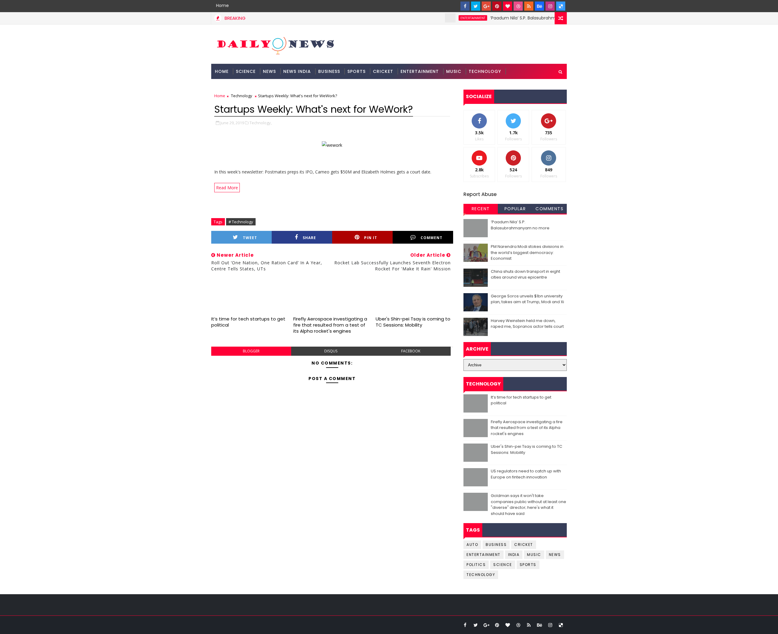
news (555, 554)
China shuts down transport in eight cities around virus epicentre (525, 274)
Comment (431, 237)
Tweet (250, 237)
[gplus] (486, 6)
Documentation (236, 87)
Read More (227, 187)
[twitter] (475, 6)
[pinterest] (496, 6)
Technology (485, 71)
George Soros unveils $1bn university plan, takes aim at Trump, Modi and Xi (527, 299)
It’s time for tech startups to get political (248, 322)
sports (528, 564)
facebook (410, 351)
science (246, 71)
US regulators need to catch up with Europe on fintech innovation (526, 474)
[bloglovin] (507, 6)
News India (297, 71)
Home (222, 5)
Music (453, 71)
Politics (476, 564)
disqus (330, 351)
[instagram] (550, 6)
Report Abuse (480, 194)
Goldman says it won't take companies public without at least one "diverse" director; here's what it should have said (528, 504)
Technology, (261, 122)
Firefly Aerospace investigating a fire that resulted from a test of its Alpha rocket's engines (330, 325)
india (514, 554)
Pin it (370, 237)
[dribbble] (518, 6)
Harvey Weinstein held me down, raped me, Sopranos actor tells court (527, 324)
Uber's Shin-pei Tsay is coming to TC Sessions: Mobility (413, 322)
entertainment (459, 18)
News (269, 71)
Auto (472, 544)
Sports (356, 71)
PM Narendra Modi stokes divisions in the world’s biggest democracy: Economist (527, 252)
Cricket (383, 71)
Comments (549, 209)
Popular (515, 209)
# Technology (241, 221)
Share (309, 237)
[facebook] (465, 6)
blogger (251, 351)
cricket (523, 544)
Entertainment (420, 71)
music (534, 554)
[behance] (539, 6)
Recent (481, 209)
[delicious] (560, 6)
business (496, 544)
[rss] (528, 6)
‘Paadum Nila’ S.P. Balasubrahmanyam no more (527, 18)
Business (329, 71)
